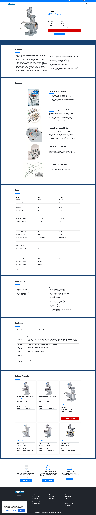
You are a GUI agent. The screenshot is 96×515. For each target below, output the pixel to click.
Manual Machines (68, 10)
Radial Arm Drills (51, 501)
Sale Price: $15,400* (64, 31)
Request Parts (67, 498)
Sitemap (42, 512)
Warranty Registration (69, 503)
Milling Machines (76, 10)
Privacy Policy (46, 512)
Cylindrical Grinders (52, 498)
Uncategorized (51, 11)
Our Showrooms (68, 505)
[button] (59, 34)
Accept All (22, 510)
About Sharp (68, 491)
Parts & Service (79, 0)
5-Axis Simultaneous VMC (36, 494)
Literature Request (68, 501)
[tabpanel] (48, 348)
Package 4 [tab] (41, 329)
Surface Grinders (51, 496)
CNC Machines (35, 491)
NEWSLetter (69, 472)
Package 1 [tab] (19, 329)
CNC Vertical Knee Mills (36, 498)
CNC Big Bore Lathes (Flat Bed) (37, 501)
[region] (14, 507)
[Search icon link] (86, 4)
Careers (66, 494)
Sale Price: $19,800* (70, 418)
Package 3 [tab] (34, 329)
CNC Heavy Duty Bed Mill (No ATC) (38, 496)
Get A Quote (26, 472)
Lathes (50, 494)
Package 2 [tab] (27, 329)
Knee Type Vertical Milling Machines (56, 10)
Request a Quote (68, 496)
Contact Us (72, 0)
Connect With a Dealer (48, 472)
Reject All (14, 510)
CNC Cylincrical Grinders (36, 503)
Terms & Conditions (68, 507)
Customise (7, 510)
